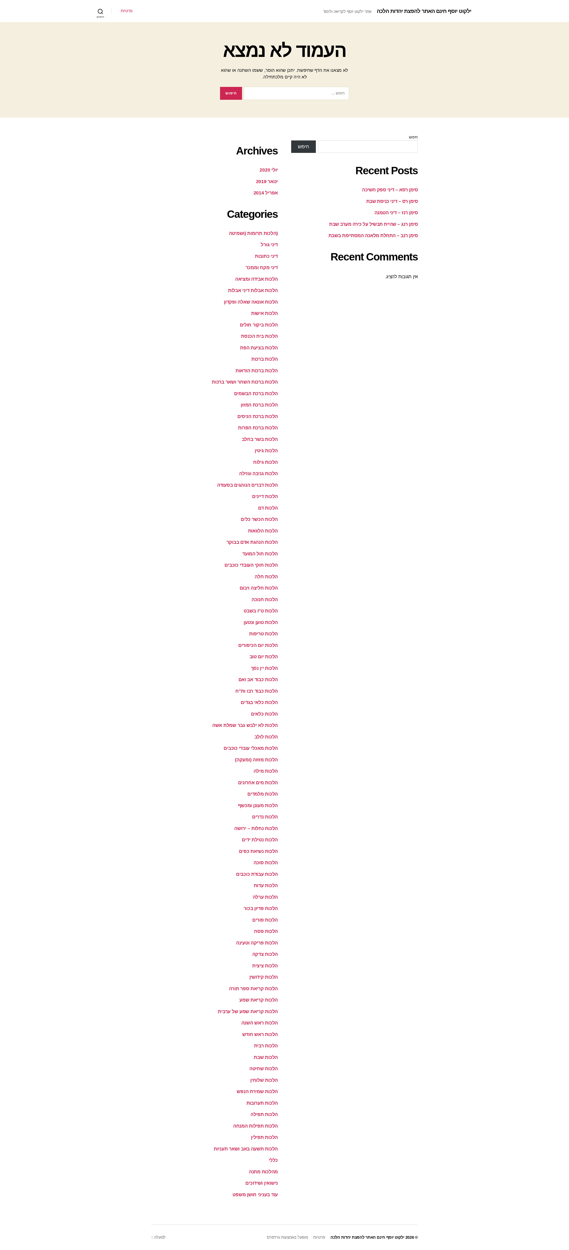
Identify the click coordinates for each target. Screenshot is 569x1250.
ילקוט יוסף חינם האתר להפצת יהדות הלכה (424, 11)
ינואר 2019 (267, 181)
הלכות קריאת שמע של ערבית (248, 1011)
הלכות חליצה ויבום (259, 587)
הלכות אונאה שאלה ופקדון (251, 301)
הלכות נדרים (265, 816)
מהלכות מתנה (263, 1171)
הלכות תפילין (264, 1137)
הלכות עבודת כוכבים (257, 874)
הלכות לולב (266, 736)
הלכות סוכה (266, 862)
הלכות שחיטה (263, 1068)
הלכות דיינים (265, 496)
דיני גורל (269, 244)
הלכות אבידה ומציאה (256, 279)
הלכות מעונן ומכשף (258, 805)
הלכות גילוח (265, 462)
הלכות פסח (266, 931)
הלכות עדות (266, 885)
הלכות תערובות (262, 1103)
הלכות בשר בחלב (260, 439)
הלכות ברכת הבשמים (256, 393)
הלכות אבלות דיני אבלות (253, 290)
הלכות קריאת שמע (258, 999)
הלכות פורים (265, 919)
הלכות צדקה (265, 954)
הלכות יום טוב (264, 656)
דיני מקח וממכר (262, 267)
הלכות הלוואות (263, 530)
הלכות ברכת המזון (259, 404)
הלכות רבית (266, 1045)
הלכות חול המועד (260, 553)
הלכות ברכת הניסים (257, 416)
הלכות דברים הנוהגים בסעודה (247, 485)
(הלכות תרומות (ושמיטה (253, 233)
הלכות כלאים (264, 713)
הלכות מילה (266, 771)
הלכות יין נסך (264, 668)
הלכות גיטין (266, 450)
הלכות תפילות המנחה (255, 1125)
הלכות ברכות (264, 359)
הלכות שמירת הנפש (257, 1091)
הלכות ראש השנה (259, 1022)
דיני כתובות (266, 256)
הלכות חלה (266, 576)
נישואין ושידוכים (261, 1183)
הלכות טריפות (263, 633)
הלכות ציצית (265, 965)
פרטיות (126, 11)
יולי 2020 (269, 169)
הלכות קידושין (263, 977)
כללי (273, 1160)
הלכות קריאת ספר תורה (253, 988)
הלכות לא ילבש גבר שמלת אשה (245, 725)
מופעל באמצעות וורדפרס (287, 1237)
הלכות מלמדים (262, 793)
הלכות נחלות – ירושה (256, 828)
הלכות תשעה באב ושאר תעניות (246, 1148)
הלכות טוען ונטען (261, 622)
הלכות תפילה (264, 1114)
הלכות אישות (264, 313)
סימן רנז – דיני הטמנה (396, 212)
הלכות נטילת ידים (260, 839)
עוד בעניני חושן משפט (255, 1194)
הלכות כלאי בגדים (259, 702)
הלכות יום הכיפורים (258, 645)
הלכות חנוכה (265, 599)
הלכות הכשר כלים (259, 519)
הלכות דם (268, 507)
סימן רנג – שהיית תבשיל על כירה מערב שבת (373, 224)
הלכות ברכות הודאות (257, 370)
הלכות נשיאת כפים (258, 851)
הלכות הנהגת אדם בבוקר (252, 542)
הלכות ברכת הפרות (258, 427)
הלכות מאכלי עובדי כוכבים (251, 748)
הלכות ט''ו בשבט (261, 610)
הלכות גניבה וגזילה (258, 473)
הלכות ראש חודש (260, 1034)
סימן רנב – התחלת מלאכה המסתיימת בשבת (373, 235)
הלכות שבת (266, 1057)
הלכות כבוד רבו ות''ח (256, 691)
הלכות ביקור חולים (259, 324)
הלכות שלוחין (264, 1080)
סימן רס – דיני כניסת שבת (392, 201)
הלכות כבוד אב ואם (258, 679)
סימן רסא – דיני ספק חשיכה (390, 189)
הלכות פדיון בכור (261, 908)
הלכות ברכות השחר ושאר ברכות (245, 381)
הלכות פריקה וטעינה (257, 942)
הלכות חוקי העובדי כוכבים (251, 565)
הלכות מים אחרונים (258, 782)
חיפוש (413, 137)
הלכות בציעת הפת (259, 347)
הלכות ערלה (265, 897)
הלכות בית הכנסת (259, 336)
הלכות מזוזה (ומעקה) (256, 759)
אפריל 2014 (266, 192)
